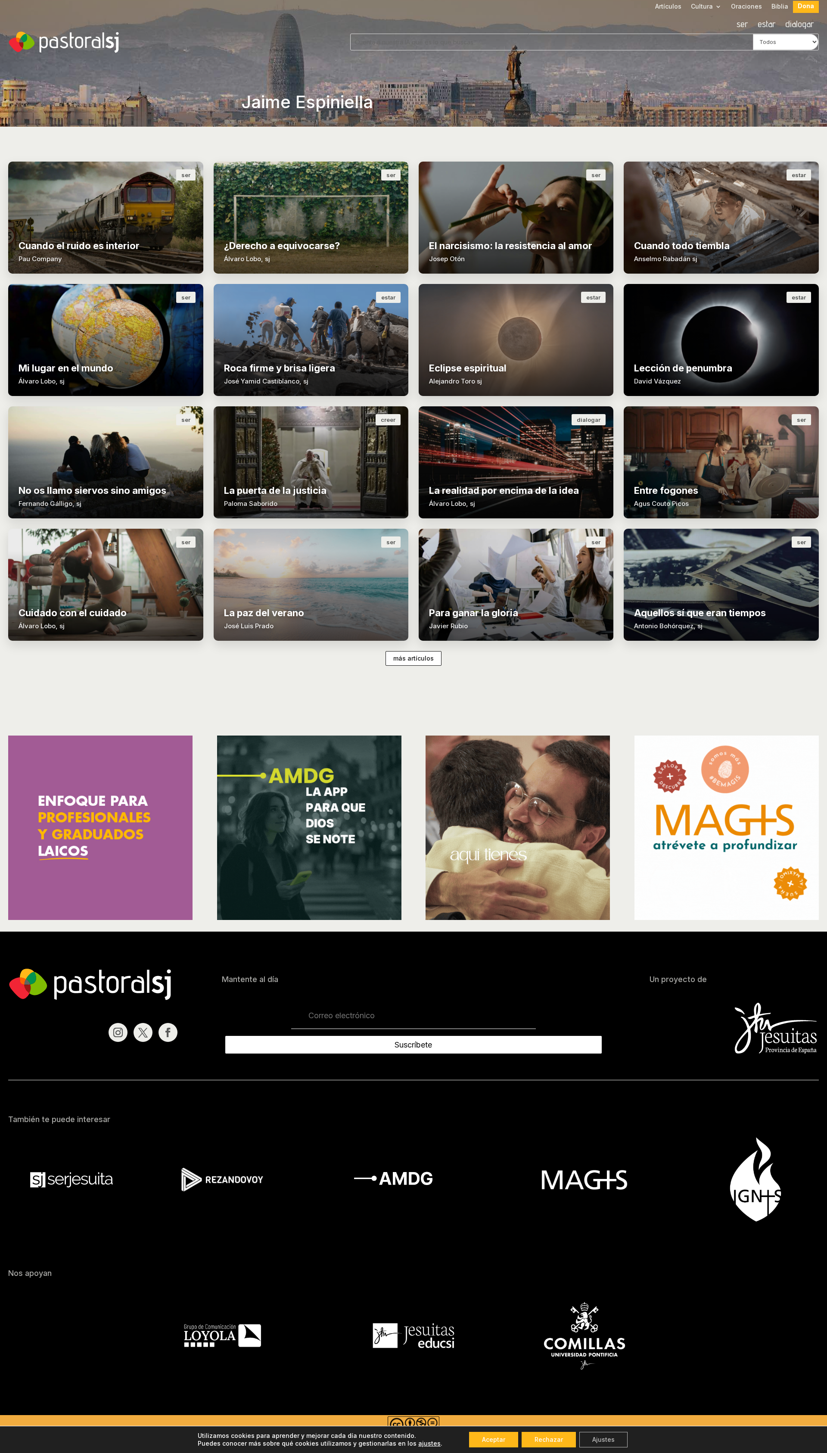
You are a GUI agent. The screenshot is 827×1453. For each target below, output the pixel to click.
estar (767, 25)
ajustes (429, 1443)
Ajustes (603, 1439)
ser (742, 25)
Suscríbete (413, 1044)
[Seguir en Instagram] (118, 1032)
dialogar (799, 25)
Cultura (702, 6)
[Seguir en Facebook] (168, 1032)
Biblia (779, 6)
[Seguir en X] (143, 1032)
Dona (806, 6)
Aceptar (493, 1439)
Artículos (668, 6)
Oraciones (746, 6)
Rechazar (549, 1439)
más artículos (413, 658)
